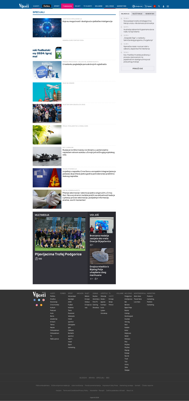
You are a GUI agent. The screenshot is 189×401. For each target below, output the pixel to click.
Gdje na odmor (68, 83)
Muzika (95, 296)
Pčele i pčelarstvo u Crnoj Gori (75, 126)
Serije (111, 302)
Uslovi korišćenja (77, 385)
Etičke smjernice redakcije (60, 385)
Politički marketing (150, 303)
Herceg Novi (127, 323)
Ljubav (103, 310)
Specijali (100, 377)
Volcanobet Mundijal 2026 (72, 299)
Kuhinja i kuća (103, 306)
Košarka (71, 308)
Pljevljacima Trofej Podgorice (58, 254)
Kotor (126, 330)
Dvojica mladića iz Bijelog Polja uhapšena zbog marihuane (99, 271)
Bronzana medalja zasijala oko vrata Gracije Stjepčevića (100, 238)
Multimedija (42, 214)
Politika (52, 296)
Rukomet (71, 313)
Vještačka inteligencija (72, 19)
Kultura (52, 308)
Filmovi (111, 305)
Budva (127, 310)
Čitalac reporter (147, 385)
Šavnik (127, 356)
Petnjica (127, 339)
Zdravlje (103, 296)
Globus (87, 302)
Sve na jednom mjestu (71, 190)
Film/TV (95, 302)
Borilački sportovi (71, 334)
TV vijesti (111, 294)
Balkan (87, 296)
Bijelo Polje (128, 308)
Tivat (126, 359)
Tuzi (126, 362)
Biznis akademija (53, 317)
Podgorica (128, 296)
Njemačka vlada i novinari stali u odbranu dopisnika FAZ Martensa (137, 47)
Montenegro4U (140, 293)
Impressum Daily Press (110, 385)
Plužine (127, 345)
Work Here (137, 296)
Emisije (111, 299)
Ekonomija (53, 302)
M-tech (52, 322)
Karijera (58, 390)
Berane (127, 305)
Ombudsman (54, 330)
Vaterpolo (71, 316)
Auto (51, 313)
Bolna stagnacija (70, 169)
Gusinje (127, 319)
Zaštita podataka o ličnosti (115, 390)
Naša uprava (54, 339)
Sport (70, 293)
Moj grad (128, 293)
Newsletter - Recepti (97, 390)
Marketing (151, 293)
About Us (130, 390)
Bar (126, 302)
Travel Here (138, 299)
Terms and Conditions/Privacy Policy (75, 390)
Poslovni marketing (150, 297)
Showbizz (96, 308)
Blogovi (83, 377)
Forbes (63, 293)
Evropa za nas (88, 306)
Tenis (70, 310)
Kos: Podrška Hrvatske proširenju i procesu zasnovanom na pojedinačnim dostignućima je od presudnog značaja (137, 58)
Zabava (95, 293)
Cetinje (127, 313)
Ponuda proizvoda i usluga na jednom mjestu (81, 61)
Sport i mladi (70, 340)
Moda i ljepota (103, 300)
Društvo (53, 299)
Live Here (137, 302)
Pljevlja (127, 350)
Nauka (52, 327)
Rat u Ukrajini (68, 147)
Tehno (52, 325)
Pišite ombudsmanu (43, 385)
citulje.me (138, 6)
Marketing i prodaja (126, 385)
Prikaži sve (138, 68)
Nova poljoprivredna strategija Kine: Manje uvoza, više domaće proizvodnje (139, 22)
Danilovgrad (129, 316)
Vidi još (94, 214)
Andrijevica (128, 299)
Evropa (87, 299)
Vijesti (52, 293)
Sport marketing (71, 346)
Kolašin (127, 327)
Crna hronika (54, 305)
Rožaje (127, 353)
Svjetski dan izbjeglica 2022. (74, 104)
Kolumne (120, 293)
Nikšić (127, 336)
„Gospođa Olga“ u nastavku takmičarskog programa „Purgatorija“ (138, 39)
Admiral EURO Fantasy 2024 (73, 40)
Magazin (80, 293)
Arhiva (92, 377)
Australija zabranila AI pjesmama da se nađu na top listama (139, 30)
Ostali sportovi (71, 320)
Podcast (53, 310)
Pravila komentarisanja (93, 385)
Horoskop (104, 313)
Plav (126, 342)
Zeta (126, 367)
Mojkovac (128, 333)
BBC (107, 377)
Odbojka (71, 330)
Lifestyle (104, 293)
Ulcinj (126, 364)
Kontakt (137, 385)
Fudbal (70, 305)
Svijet (87, 293)
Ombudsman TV (54, 334)
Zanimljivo (96, 299)
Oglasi (149, 6)
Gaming (95, 305)
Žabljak (127, 370)
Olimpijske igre (71, 326)
